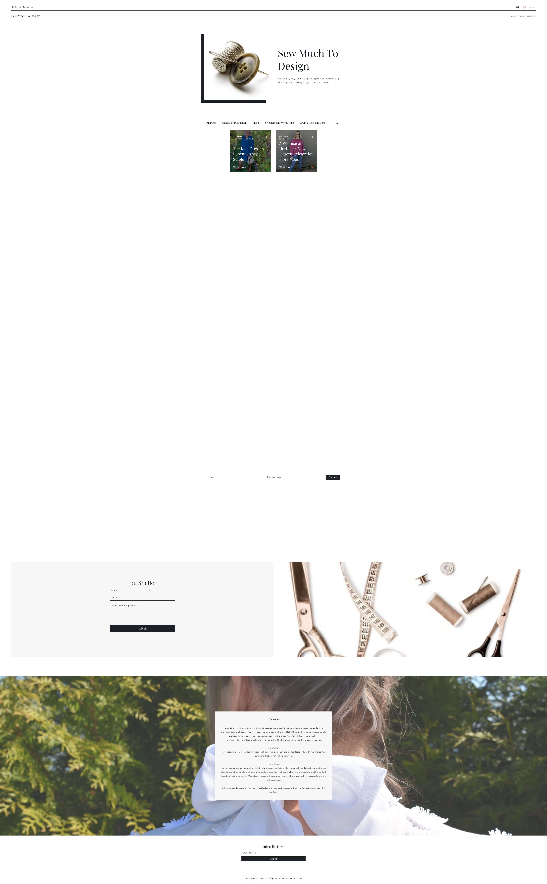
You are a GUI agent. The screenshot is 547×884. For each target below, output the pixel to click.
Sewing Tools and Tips (312, 122)
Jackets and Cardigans (234, 122)
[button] (336, 122)
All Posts (211, 122)
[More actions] (267, 137)
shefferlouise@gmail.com (22, 7)
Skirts (256, 122)
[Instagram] (517, 7)
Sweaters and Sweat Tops (279, 122)
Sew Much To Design (25, 16)
